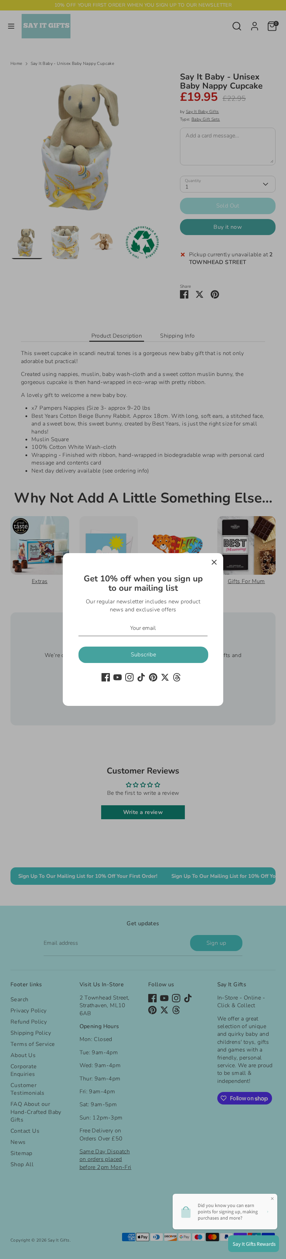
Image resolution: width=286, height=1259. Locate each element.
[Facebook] (105, 677)
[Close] (214, 562)
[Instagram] (129, 677)
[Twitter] (165, 677)
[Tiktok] (141, 677)
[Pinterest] (153, 677)
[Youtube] (117, 677)
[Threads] (177, 677)
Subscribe (143, 654)
